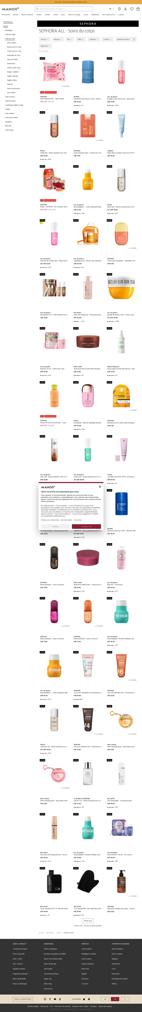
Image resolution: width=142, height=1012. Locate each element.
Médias (114, 984)
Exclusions (84, 979)
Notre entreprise (117, 949)
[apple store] (84, 999)
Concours (84, 984)
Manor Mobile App (50, 964)
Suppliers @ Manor (19, 969)
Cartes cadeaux (86, 949)
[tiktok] (60, 999)
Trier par (43, 39)
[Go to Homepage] (10, 9)
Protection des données (62, 1006)
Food (113, 969)
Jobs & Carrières (117, 954)
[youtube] (55, 999)
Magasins (115, 959)
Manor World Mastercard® (53, 959)
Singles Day (48, 979)
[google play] (89, 999)
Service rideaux (86, 959)
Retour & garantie (19, 954)
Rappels (84, 974)
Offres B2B (85, 969)
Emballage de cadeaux (88, 954)
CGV (51, 1006)
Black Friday (48, 984)
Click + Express (18, 964)
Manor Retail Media (19, 979)
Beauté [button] (59, 933)
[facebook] (50, 999)
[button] (7, 14)
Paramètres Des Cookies (80, 1006)
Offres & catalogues (50, 949)
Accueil (41, 933)
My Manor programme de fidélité (55, 954)
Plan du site (44, 1006)
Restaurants (116, 974)
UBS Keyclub (48, 969)
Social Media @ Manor (51, 974)
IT (125, 999)
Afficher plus (88, 921)
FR (110, 9)
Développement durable (120, 979)
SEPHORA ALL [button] (50, 933)
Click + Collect (17, 959)
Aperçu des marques (105, 1006)
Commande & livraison (20, 949)
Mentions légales (33, 1006)
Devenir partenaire (87, 964)
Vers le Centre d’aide (23, 999)
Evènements (116, 964)
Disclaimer (93, 1006)
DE (105, 999)
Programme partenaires (20, 974)
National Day (48, 989)
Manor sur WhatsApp (20, 984)
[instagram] (45, 999)
